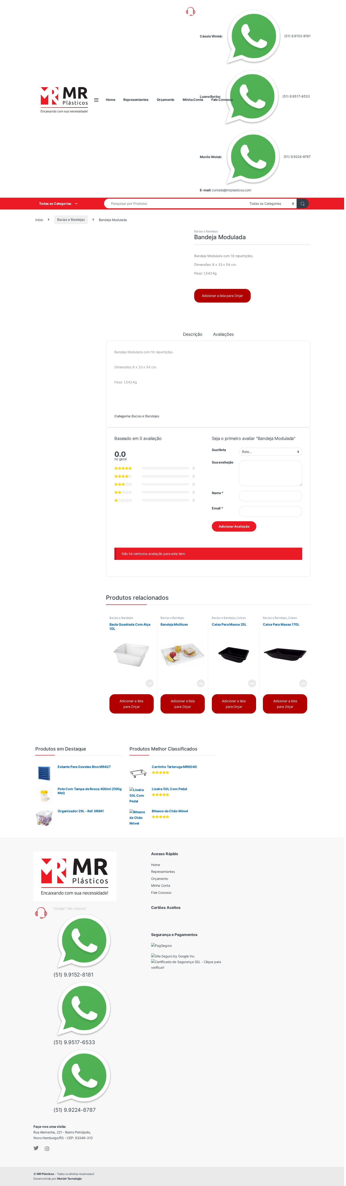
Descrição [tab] (192, 334)
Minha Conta (193, 100)
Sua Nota (219, 450)
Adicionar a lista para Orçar (222, 296)
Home (110, 100)
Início (39, 220)
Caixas (241, 618)
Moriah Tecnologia (69, 1178)
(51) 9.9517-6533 (296, 96)
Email (217, 508)
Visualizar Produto (146, 683)
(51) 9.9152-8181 (297, 36)
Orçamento (166, 100)
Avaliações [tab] (223, 334)
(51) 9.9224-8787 (297, 157)
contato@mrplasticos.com (231, 190)
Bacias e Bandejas (71, 220)
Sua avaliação (222, 462)
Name (217, 493)
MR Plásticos (45, 1174)
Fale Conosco (222, 100)
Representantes (135, 100)
